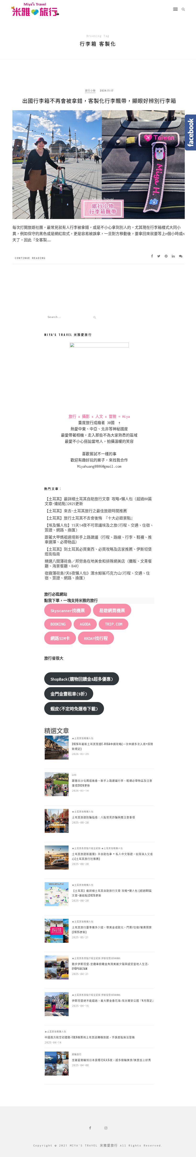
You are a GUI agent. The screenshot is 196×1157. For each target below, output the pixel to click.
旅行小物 (90, 90)
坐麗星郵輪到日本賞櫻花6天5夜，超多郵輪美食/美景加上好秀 (111, 1060)
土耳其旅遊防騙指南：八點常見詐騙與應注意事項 (103, 817)
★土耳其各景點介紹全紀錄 (86, 848)
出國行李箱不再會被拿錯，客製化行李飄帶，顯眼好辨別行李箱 (99, 100)
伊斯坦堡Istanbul (111, 958)
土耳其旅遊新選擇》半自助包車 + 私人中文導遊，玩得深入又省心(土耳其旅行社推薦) (112, 856)
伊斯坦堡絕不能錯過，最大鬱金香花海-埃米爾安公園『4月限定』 (113, 1000)
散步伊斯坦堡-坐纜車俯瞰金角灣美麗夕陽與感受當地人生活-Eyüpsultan (110, 966)
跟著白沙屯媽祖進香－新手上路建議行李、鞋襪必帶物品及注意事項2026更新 (112, 783)
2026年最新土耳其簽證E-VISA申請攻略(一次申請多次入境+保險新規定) (112, 746)
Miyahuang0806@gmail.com (99, 466)
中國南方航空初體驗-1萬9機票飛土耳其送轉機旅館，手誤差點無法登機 (90, 1037)
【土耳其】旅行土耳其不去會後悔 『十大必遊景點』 (90, 518)
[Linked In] (174, 256)
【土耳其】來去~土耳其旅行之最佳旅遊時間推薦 (86, 511)
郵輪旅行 (77, 1054)
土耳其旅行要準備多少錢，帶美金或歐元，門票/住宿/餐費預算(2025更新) (112, 929)
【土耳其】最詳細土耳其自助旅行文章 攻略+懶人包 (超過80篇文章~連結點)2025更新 (112, 893)
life (74, 775)
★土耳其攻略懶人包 (82, 738)
